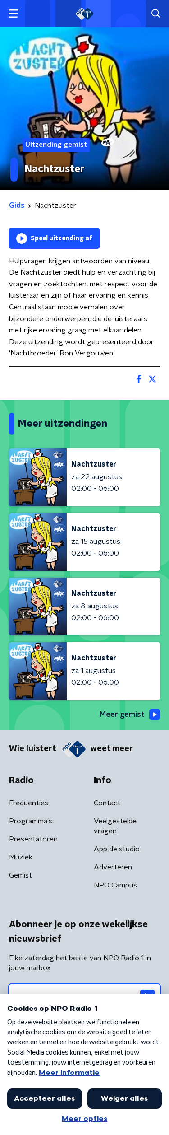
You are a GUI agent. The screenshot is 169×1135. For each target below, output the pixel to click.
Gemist (20, 875)
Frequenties (28, 803)
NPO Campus (115, 885)
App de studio (117, 849)
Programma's (30, 821)
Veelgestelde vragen (115, 826)
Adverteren (113, 867)
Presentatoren (33, 839)
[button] (13, 13)
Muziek (20, 857)
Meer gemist (122, 714)
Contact (107, 803)
